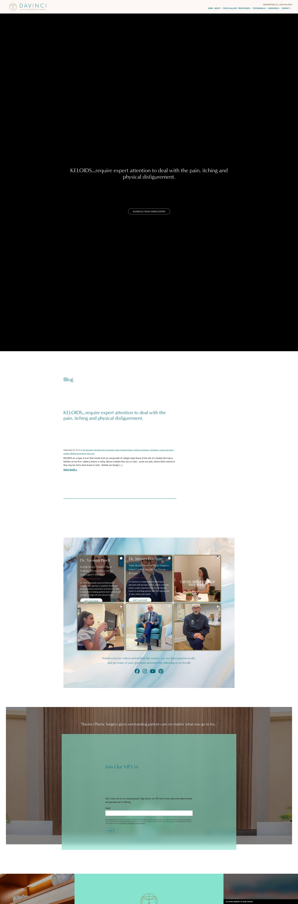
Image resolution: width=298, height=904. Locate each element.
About (217, 8)
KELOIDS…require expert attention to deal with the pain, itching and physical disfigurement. (114, 415)
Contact (286, 8)
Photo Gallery (230, 8)
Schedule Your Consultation (149, 211)
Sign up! (111, 830)
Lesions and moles (166, 450)
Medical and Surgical (78, 453)
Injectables (154, 450)
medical (66, 453)
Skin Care (91, 453)
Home (210, 8)
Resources (273, 8)
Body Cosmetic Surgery (124, 450)
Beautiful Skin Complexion (104, 450)
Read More (69, 469)
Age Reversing (88, 450)
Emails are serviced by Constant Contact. (133, 823)
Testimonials (259, 8)
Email (107, 808)
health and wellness (141, 450)
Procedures (244, 8)
